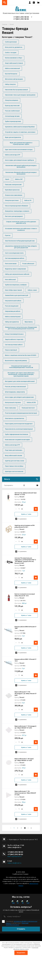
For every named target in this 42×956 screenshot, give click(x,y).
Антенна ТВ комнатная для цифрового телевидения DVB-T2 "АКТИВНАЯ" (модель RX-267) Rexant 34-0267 (25, 560)
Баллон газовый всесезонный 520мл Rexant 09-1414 (25, 595)
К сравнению (22, 519)
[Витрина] (37, 485)
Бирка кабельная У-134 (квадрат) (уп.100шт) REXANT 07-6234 (25, 727)
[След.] (28, 828)
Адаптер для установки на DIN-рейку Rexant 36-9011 (25, 526)
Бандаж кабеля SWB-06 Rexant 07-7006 (26, 627)
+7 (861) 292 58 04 (21, 17)
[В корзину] (36, 509)
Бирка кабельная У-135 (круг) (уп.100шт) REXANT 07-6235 (24, 759)
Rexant (22, 497)
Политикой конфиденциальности (17, 923)
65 (31, 828)
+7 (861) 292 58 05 (21, 19)
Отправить (21, 929)
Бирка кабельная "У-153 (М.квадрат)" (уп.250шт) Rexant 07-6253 (26, 693)
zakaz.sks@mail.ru (14, 863)
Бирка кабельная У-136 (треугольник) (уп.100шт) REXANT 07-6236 (25, 793)
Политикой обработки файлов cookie (25, 948)
